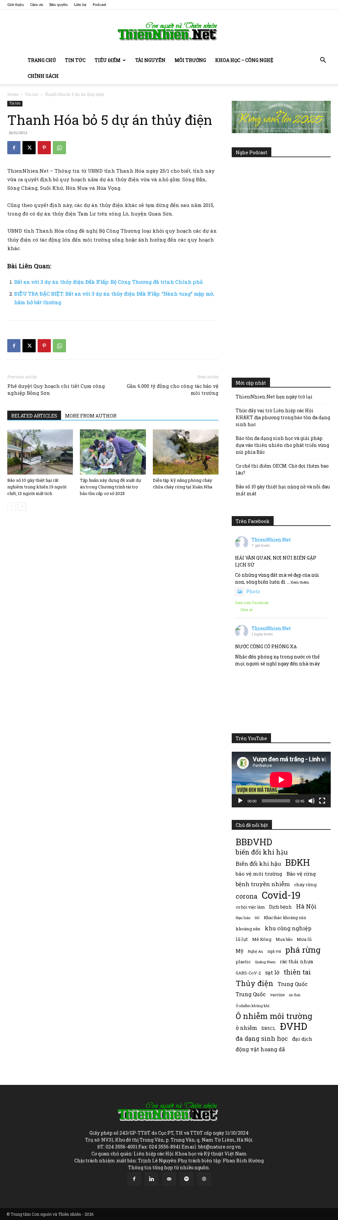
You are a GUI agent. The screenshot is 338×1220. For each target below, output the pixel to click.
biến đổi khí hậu (262, 852)
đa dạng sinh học (262, 1038)
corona (246, 896)
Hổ (257, 917)
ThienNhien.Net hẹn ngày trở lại (274, 396)
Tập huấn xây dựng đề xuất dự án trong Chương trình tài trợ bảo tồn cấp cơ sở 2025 (110, 486)
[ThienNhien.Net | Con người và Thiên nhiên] (169, 31)
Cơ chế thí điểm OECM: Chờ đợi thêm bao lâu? (282, 469)
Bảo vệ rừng (301, 873)
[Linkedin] (151, 1179)
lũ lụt (242, 939)
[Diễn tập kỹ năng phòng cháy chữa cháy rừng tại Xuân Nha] (186, 452)
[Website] (204, 1179)
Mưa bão (284, 939)
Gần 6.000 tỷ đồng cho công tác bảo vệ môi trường (173, 389)
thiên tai (297, 972)
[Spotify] (186, 1179)
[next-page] (22, 506)
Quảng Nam (265, 961)
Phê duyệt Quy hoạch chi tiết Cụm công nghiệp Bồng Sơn (56, 389)
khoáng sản (248, 929)
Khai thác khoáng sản (285, 917)
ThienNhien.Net (271, 540)
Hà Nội (306, 906)
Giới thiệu (15, 4)
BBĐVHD (254, 841)
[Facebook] (13, 147)
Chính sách (43, 76)
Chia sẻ (246, 609)
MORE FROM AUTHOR (91, 416)
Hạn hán (243, 917)
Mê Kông (261, 939)
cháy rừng (305, 884)
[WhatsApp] (59, 147)
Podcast (99, 4)
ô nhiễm (246, 1027)
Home (12, 94)
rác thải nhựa (296, 961)
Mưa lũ (304, 939)
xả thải (294, 995)
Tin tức (75, 60)
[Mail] (169, 1179)
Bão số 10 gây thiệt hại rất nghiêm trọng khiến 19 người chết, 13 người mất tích (36, 486)
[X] (29, 147)
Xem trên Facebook (252, 602)
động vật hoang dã (260, 1049)
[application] (281, 779)
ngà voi (274, 951)
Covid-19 (281, 894)
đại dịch (302, 1038)
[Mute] (311, 801)
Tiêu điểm (107, 60)
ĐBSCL (268, 1028)
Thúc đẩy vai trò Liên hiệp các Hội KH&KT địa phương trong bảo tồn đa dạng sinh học (283, 417)
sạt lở (272, 972)
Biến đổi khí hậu (258, 863)
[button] (323, 61)
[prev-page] (11, 506)
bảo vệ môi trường (259, 873)
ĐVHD (293, 1026)
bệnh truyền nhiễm (263, 884)
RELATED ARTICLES (34, 416)
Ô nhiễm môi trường (274, 1015)
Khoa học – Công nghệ (244, 60)
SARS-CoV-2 (248, 972)
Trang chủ (42, 60)
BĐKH (297, 862)
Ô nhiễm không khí (252, 1005)
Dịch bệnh (280, 907)
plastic (243, 962)
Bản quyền (59, 4)
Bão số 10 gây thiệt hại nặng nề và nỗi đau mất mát (283, 490)
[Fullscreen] (322, 801)
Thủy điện (254, 983)
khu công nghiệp (288, 928)
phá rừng (303, 949)
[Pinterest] (44, 147)
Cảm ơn (36, 4)
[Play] (240, 801)
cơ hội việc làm (250, 907)
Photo (253, 591)
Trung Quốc (251, 994)
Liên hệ (80, 4)
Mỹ (240, 950)
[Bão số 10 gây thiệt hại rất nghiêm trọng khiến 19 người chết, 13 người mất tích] (40, 452)
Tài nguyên (150, 60)
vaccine (277, 994)
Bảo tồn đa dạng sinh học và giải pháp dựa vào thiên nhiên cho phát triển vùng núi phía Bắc (282, 445)
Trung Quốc (293, 983)
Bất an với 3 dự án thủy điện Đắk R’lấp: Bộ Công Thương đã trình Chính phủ (108, 281)
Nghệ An (255, 951)
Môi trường (190, 60)
